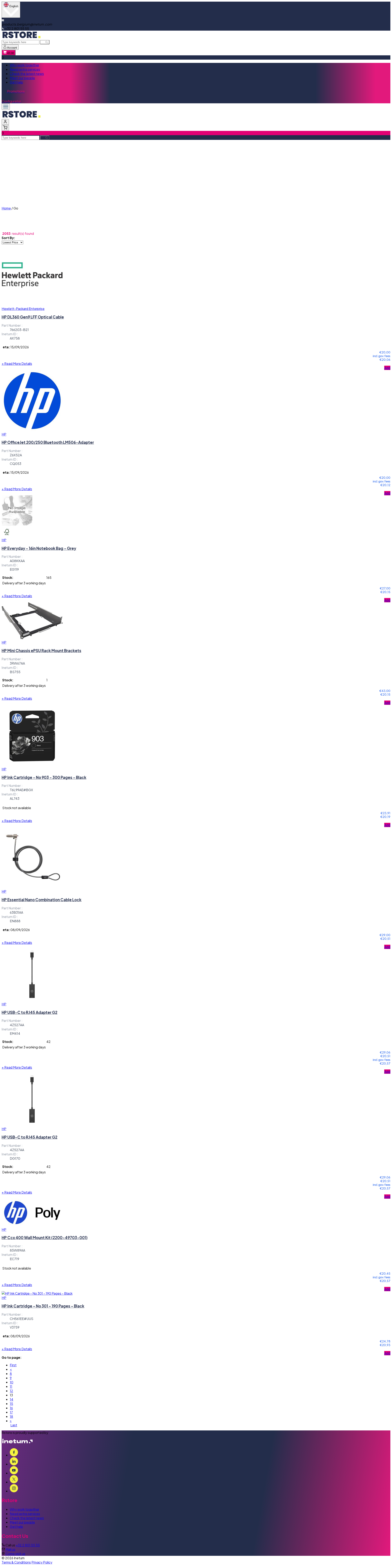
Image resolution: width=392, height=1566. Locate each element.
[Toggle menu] (6, 106)
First (13, 1365)
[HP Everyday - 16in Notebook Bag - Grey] (17, 524)
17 (11, 1412)
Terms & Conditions (16, 1562)
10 (11, 1382)
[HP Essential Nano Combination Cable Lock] (32, 887)
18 (11, 1416)
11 (11, 1386)
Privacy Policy (41, 1562)
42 (48, 1041)
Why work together (24, 65)
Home (6, 208)
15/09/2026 (19, 347)
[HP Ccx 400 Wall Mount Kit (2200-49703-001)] (32, 1225)
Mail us (10, 1549)
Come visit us (15, 1554)
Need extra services (25, 69)
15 (11, 1403)
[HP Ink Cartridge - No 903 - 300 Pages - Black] (32, 765)
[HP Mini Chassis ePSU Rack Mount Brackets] (32, 638)
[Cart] (5, 128)
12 (11, 1391)
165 (48, 577)
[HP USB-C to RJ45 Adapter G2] (32, 1000)
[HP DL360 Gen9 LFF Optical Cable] (32, 304)
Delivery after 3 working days (24, 583)
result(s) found (23, 233)
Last (13, 1425)
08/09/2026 (20, 930)
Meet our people (22, 78)
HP (4, 434)
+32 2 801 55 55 (28, 1545)
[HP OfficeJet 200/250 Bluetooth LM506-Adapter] (32, 430)
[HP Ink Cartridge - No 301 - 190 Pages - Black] (37, 1293)
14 (11, 1399)
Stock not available (16, 808)
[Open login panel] (5, 122)
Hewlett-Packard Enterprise (23, 308)
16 (11, 1408)
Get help (16, 82)
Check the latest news (27, 73)
